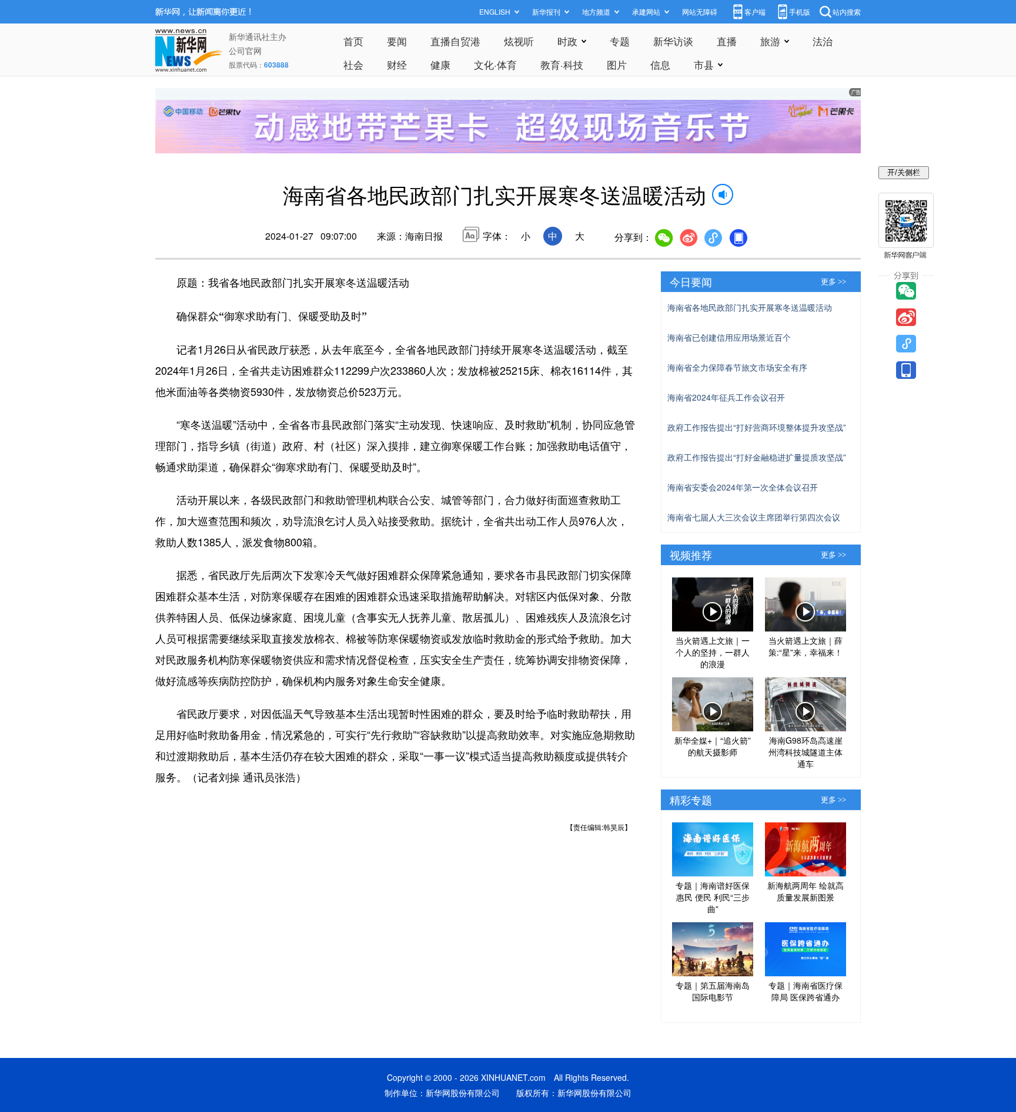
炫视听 (519, 40)
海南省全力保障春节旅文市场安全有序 (737, 367)
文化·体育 (495, 64)
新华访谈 (673, 40)
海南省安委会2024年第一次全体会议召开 (742, 487)
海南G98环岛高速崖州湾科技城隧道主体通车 (805, 752)
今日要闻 (691, 281)
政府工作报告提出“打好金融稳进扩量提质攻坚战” (756, 457)
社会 (353, 64)
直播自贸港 (455, 40)
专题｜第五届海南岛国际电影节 (713, 991)
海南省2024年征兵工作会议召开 (726, 397)
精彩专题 (691, 799)
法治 (823, 40)
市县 (704, 64)
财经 (397, 64)
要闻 (397, 40)
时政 (567, 40)
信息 (660, 64)
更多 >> (833, 281)
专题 (620, 40)
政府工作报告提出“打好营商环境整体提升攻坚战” (756, 427)
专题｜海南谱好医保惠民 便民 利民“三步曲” (713, 897)
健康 (440, 64)
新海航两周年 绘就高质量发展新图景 (805, 891)
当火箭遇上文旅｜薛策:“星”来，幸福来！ (805, 646)
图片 (617, 64)
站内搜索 (847, 11)
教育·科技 (561, 64)
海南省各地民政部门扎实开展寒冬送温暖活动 (749, 307)
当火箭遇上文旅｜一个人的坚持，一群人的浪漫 (713, 652)
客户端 (755, 11)
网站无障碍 (699, 11)
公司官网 (245, 50)
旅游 (770, 40)
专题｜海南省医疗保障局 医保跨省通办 (805, 991)
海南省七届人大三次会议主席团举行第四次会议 (753, 517)
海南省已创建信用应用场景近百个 (729, 337)
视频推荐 (691, 554)
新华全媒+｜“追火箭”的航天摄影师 (712, 746)
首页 (353, 40)
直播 (727, 40)
